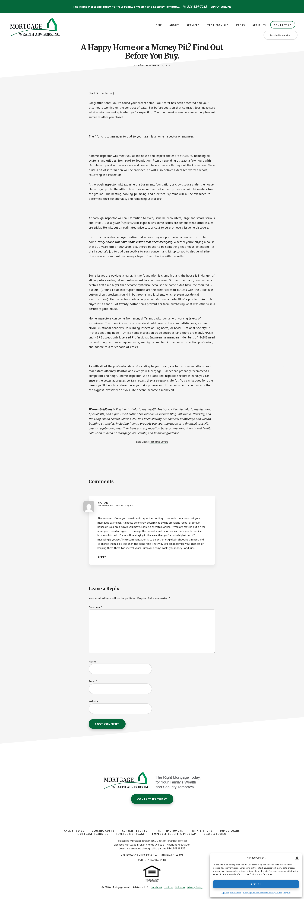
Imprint (287, 892)
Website (93, 701)
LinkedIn (180, 887)
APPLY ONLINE (221, 7)
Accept (256, 884)
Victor (102, 502)
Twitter (168, 887)
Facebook (156, 887)
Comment (95, 607)
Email (93, 681)
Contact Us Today (152, 799)
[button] (297, 857)
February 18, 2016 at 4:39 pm (115, 505)
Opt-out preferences (231, 892)
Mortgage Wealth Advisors (35, 28)
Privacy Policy (194, 887)
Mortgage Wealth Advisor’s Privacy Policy (262, 892)
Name (93, 661)
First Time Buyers (159, 441)
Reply (101, 557)
